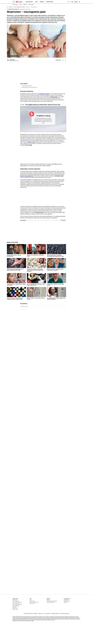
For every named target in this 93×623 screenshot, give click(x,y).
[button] (71, 1)
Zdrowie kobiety (14, 608)
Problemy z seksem (15, 609)
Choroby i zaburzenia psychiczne (17, 604)
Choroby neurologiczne (15, 605)
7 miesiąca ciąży (53, 96)
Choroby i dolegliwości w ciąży (34, 602)
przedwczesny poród (44, 93)
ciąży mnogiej (28, 145)
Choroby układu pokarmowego (16, 602)
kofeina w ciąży (31, 142)
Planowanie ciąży (29, 1)
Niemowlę (42, 1)
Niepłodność (65, 602)
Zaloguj (76, 1)
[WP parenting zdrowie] (21, 2)
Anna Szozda (12, 59)
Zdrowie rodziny (49, 1)
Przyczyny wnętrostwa (27, 85)
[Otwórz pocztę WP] (69, 2)
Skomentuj (59, 60)
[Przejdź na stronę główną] (14, 2)
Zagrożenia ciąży (32, 603)
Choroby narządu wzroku (16, 603)
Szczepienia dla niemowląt (50, 602)
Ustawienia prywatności (64, 613)
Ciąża (36, 1)
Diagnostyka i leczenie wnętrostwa (29, 87)
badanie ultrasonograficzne (26, 176)
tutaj (32, 620)
